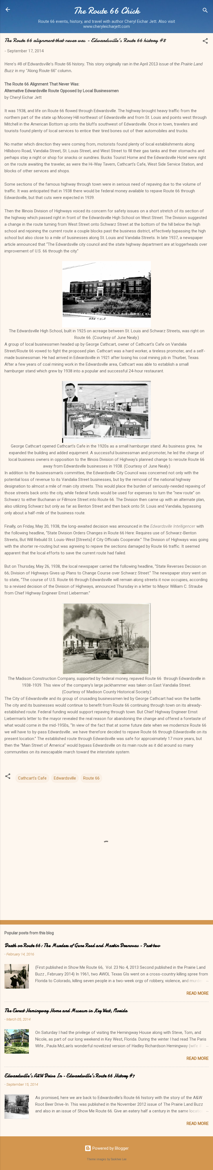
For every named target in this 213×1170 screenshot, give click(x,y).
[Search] (205, 11)
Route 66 (91, 778)
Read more (198, 993)
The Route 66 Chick (106, 10)
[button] (205, 42)
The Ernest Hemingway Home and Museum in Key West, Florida (65, 1010)
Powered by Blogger (110, 1148)
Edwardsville (65, 778)
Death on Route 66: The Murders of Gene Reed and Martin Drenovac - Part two (82, 945)
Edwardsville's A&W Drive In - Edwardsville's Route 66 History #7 (69, 1075)
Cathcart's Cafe (32, 778)
